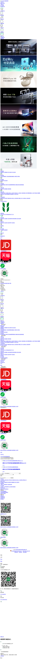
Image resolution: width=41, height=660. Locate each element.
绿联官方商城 (3, 493)
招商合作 (2, 495)
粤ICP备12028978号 (26, 551)
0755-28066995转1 (3, 599)
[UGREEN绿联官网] (4, 0)
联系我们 (2, 499)
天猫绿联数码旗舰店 (4, 492)
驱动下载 (9, 283)
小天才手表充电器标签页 (5, 456)
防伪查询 (5, 283)
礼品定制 (2, 283)
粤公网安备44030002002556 (17, 551)
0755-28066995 (3, 594)
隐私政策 (16, 552)
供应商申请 (2, 497)
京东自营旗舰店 (3, 491)
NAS (1, 237)
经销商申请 (2, 496)
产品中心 (2, 2)
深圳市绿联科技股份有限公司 (21, 549)
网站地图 (24, 552)
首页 (1, 452)
